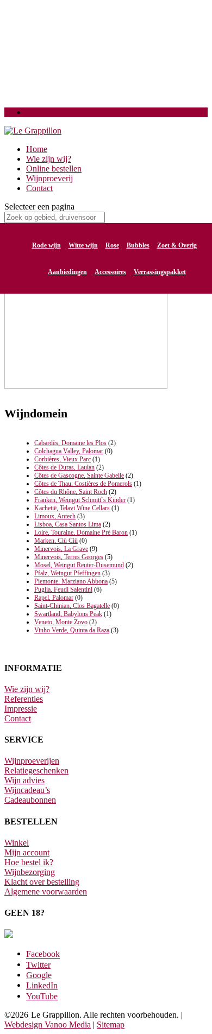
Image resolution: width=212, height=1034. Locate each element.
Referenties (23, 698)
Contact (39, 188)
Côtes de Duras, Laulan (64, 467)
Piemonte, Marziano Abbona (71, 581)
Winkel (16, 842)
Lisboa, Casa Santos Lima (67, 524)
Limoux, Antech (55, 516)
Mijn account (26, 852)
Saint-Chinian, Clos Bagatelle (72, 606)
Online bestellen (54, 168)
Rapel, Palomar (53, 597)
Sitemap (110, 1024)
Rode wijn (46, 245)
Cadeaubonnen (30, 799)
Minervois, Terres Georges (68, 557)
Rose (112, 245)
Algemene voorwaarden (45, 891)
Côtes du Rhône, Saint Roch (70, 492)
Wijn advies (24, 780)
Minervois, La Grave (61, 549)
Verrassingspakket (160, 272)
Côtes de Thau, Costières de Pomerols (83, 483)
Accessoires (110, 272)
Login (36, 112)
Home (36, 149)
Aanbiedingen (67, 272)
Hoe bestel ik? (28, 862)
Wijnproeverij (49, 178)
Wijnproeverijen (31, 760)
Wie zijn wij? (48, 158)
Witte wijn (83, 245)
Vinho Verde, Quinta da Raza (71, 630)
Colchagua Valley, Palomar (68, 451)
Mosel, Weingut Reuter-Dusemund (79, 565)
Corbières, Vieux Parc (62, 459)
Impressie (20, 708)
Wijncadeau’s (27, 790)
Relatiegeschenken (36, 770)
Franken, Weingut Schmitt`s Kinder (80, 500)
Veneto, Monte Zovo (61, 622)
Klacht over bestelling (41, 881)
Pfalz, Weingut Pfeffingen (67, 573)
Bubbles (138, 245)
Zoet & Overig (177, 245)
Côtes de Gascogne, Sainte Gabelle (79, 475)
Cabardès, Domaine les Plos (70, 443)
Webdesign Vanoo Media (47, 1024)
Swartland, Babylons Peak (68, 614)
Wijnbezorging (29, 872)
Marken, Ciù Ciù (56, 540)
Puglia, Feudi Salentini (63, 589)
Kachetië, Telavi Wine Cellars (72, 508)
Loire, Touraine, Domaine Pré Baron (81, 532)
